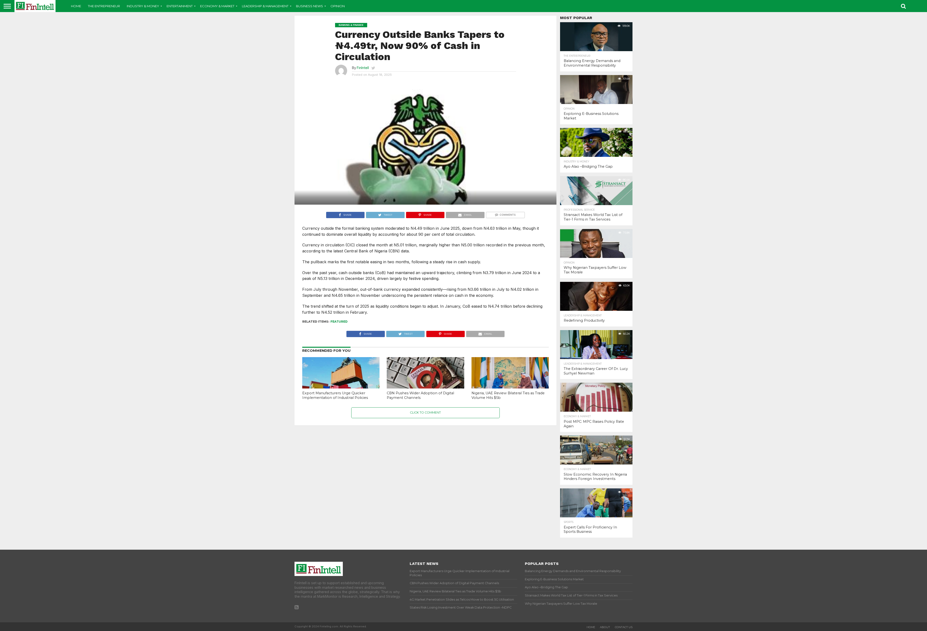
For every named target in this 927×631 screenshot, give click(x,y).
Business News (309, 6)
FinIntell (363, 68)
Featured (339, 321)
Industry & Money (143, 6)
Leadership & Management (265, 6)
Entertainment (180, 6)
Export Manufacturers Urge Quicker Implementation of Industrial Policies (335, 395)
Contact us (623, 627)
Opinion (337, 6)
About (605, 627)
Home (76, 6)
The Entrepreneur (104, 6)
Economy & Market (217, 6)
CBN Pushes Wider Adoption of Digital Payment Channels (420, 395)
